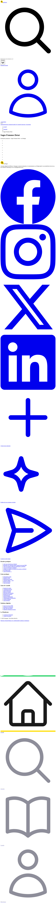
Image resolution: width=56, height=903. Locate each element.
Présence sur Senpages (8, 607)
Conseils (6, 65)
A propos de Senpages (8, 614)
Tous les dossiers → (7, 571)
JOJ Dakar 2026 (6, 570)
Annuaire (3, 60)
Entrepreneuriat (6, 595)
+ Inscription (3, 121)
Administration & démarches (9, 598)
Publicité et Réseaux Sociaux (9, 609)
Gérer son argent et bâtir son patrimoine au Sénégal (14, 566)
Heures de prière (6, 581)
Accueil (5, 126)
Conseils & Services (7, 589)
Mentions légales (4, 620)
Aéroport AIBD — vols (8, 580)
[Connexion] (28, 120)
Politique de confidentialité (13, 620)
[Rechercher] (1, 123)
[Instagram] (28, 278)
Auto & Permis (6, 600)
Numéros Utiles (6, 578)
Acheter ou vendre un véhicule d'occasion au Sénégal (14, 569)
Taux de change (6, 583)
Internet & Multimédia (8, 596)
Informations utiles (7, 576)
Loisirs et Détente (7, 599)
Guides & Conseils (16, 124)
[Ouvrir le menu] (2, 123)
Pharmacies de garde (7, 579)
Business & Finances (7, 594)
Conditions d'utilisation (24, 620)
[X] (28, 334)
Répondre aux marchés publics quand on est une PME (15, 565)
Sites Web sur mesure (7, 608)
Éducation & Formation (8, 593)
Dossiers (2, 65)
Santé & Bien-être (7, 590)
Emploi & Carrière (7, 588)
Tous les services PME (8, 605)
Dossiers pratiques (8, 124)
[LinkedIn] (28, 389)
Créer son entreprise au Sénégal (10, 564)
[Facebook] (28, 223)
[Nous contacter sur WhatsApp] (28, 675)
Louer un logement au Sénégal (9, 567)
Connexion (23, 124)
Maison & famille (7, 591)
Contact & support (7, 616)
